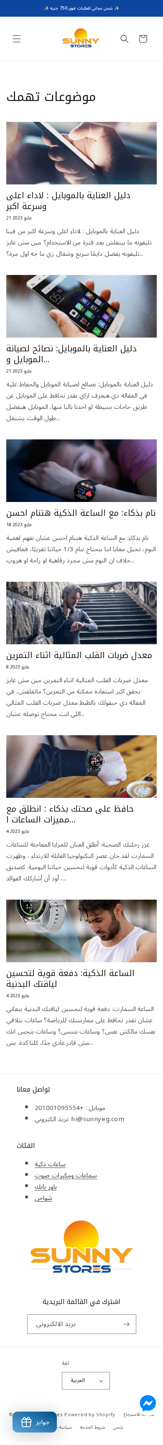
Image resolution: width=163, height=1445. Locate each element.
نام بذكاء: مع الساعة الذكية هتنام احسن (80, 512)
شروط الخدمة (92, 1427)
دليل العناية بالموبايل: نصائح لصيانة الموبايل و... (71, 354)
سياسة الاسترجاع (139, 1414)
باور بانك (46, 1186)
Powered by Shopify (89, 1415)
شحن (118, 1427)
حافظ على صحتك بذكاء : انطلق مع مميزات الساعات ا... (70, 814)
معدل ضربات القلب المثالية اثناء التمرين (79, 655)
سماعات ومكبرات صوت (66, 1175)
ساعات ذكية (50, 1164)
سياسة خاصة (60, 1427)
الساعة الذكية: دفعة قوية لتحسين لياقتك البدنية (70, 978)
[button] (17, 39)
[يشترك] (126, 1324)
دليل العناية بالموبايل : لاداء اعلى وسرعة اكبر (68, 201)
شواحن (43, 1198)
